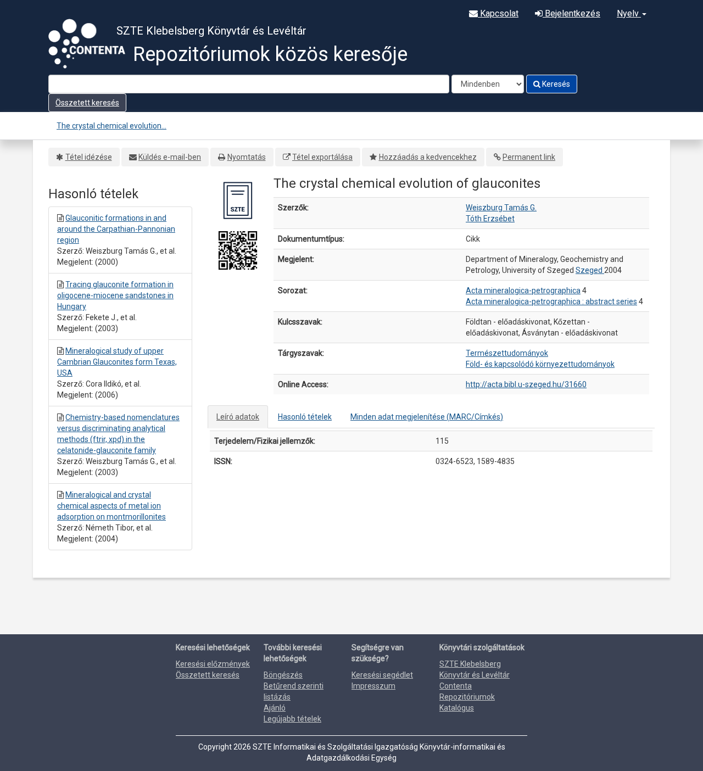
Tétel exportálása (322, 157)
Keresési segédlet (382, 675)
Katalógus (456, 707)
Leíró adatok (237, 416)
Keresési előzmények (213, 664)
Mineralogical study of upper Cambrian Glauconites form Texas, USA (117, 362)
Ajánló (275, 707)
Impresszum (373, 685)
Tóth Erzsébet (490, 218)
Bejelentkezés (571, 13)
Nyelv (629, 13)
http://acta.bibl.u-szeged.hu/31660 (526, 384)
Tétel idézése (88, 157)
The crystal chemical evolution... (111, 125)
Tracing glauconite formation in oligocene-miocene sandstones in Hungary (115, 295)
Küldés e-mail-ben (169, 157)
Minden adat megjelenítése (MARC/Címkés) (426, 416)
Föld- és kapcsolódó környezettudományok (540, 364)
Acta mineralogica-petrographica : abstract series (551, 301)
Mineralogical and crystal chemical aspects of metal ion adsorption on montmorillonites (111, 505)
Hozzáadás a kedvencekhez (428, 157)
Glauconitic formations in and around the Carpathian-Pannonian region (116, 229)
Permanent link (529, 157)
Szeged (590, 270)
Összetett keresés (87, 102)
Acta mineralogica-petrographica (523, 290)
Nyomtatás (246, 157)
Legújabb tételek (292, 718)
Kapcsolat (498, 13)
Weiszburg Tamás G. (501, 207)
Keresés (555, 84)
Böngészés (283, 675)
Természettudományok (507, 353)
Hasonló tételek (305, 416)
